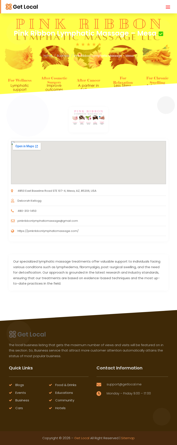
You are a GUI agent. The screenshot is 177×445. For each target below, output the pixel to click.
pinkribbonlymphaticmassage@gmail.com (47, 221)
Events (20, 392)
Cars (19, 408)
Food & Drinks (65, 385)
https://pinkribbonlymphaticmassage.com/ (48, 231)
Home (48, 56)
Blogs (19, 385)
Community (64, 400)
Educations (64, 392)
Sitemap (128, 438)
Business (63, 56)
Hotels (60, 408)
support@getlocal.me (124, 384)
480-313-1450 (26, 211)
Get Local (81, 438)
